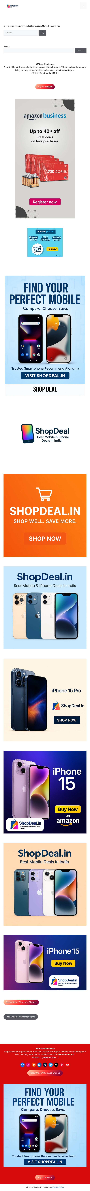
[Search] (42, 33)
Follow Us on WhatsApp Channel (21, 1002)
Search (7, 46)
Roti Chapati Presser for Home (21, 1017)
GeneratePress (57, 1187)
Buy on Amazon (45, 86)
